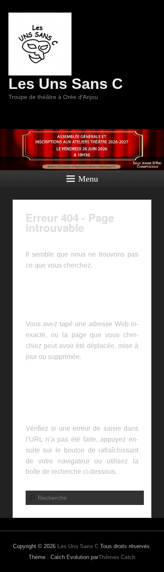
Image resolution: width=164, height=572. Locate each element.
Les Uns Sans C (65, 83)
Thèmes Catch (116, 557)
